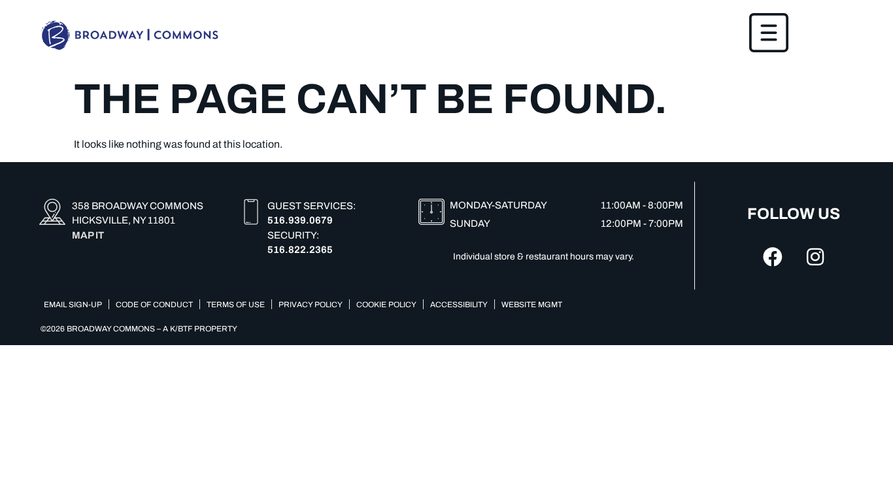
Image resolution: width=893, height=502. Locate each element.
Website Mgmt (531, 304)
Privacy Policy (310, 304)
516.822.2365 (300, 249)
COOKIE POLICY (386, 304)
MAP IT (88, 235)
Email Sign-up (73, 304)
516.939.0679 (300, 220)
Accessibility (459, 304)
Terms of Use (236, 304)
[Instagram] (815, 256)
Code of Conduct (154, 304)
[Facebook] (772, 256)
